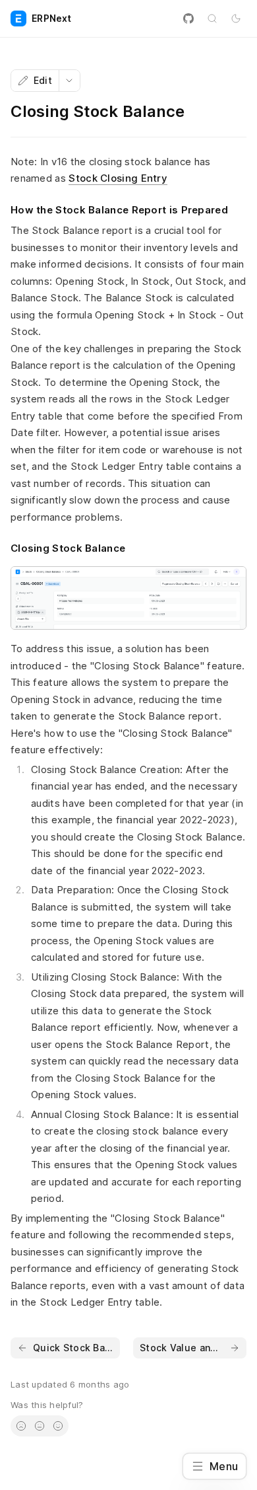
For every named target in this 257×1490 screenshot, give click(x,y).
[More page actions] (69, 80)
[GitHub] (188, 18)
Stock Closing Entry (118, 178)
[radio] (21, 1426)
